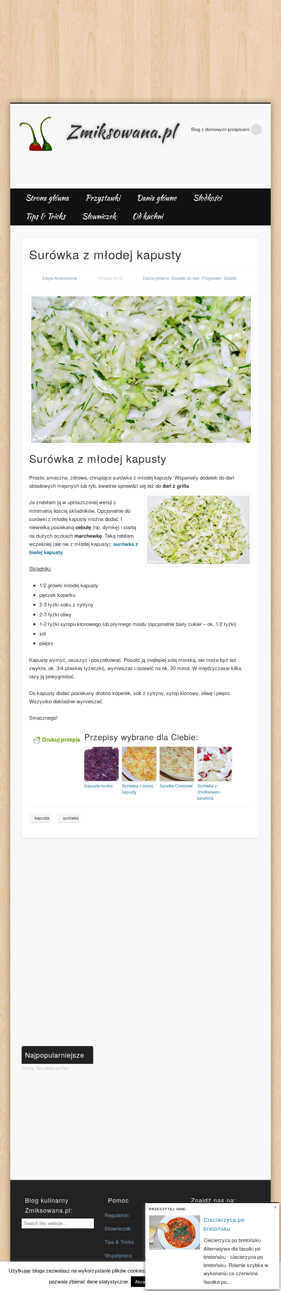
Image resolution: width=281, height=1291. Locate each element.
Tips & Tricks (45, 216)
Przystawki (102, 197)
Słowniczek (99, 216)
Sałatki (230, 278)
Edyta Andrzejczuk (59, 278)
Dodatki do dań (185, 278)
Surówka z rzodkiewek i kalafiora (209, 792)
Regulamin (117, 1214)
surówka (71, 818)
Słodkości (207, 197)
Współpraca (118, 1255)
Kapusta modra (98, 785)
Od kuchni (147, 216)
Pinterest (263, 180)
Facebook (248, 180)
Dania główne (156, 197)
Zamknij (275, 1207)
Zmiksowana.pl (120, 131)
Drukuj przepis (61, 739)
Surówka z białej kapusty (137, 789)
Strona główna (47, 197)
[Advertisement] (140, 51)
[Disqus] (140, 944)
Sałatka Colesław (176, 785)
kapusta (42, 818)
